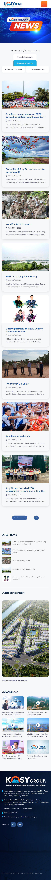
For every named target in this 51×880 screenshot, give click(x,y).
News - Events (32, 51)
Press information (24, 57)
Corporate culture (25, 63)
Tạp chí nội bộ (37, 69)
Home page (17, 51)
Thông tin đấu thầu (13, 69)
